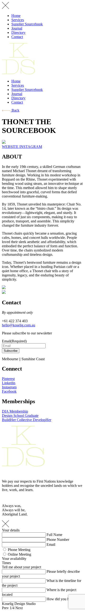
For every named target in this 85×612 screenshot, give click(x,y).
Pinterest (8, 379)
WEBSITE (10, 147)
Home (16, 16)
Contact (17, 37)
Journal (16, 28)
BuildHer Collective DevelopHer (26, 420)
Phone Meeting (19, 550)
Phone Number (58, 540)
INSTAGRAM (30, 147)
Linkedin (8, 383)
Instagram (9, 387)
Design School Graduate (20, 416)
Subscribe (10, 350)
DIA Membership (15, 411)
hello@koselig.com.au (18, 325)
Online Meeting (19, 554)
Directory (18, 33)
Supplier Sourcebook (27, 24)
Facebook (9, 391)
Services (17, 20)
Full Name (54, 535)
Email (51, 544)
